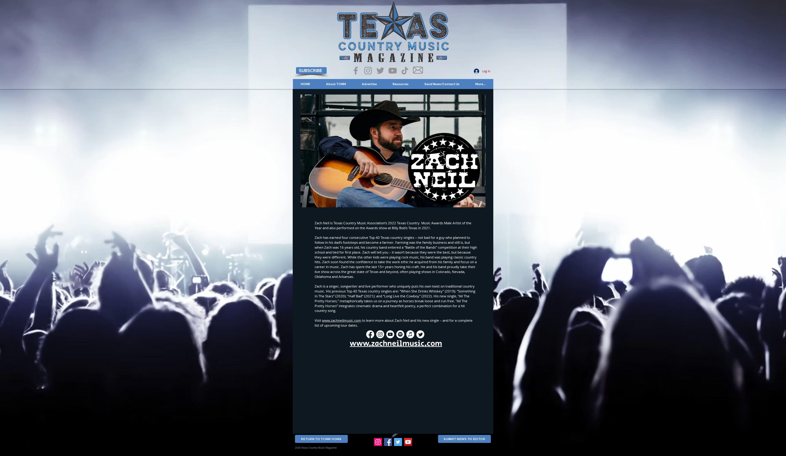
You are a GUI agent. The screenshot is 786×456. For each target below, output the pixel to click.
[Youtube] (390, 334)
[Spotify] (400, 334)
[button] (311, 70)
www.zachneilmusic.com (341, 320)
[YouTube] (392, 70)
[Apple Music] (410, 334)
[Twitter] (380, 70)
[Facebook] (356, 70)
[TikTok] (405, 70)
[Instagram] (368, 70)
